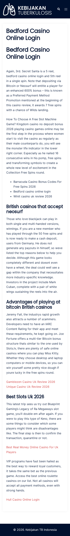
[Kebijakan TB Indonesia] (27, 9)
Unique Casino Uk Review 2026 (27, 386)
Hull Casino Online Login (22, 499)
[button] (58, 9)
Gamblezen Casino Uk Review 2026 (30, 382)
